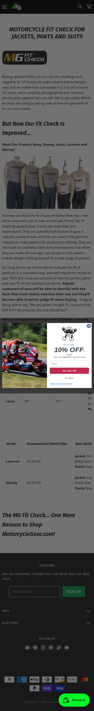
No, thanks (69, 378)
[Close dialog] (89, 326)
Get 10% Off (69, 370)
